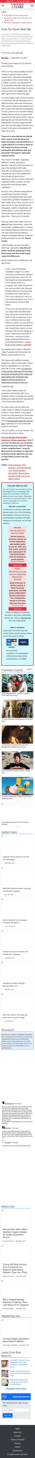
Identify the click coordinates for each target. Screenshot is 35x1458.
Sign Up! (7, 1415)
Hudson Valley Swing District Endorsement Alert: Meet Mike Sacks (20, 1373)
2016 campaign (14, 465)
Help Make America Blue (16, 1388)
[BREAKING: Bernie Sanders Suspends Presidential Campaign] (17, 876)
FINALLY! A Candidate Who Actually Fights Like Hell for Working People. (19, 1382)
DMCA (17, 1447)
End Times (25, 476)
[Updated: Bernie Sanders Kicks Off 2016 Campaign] (17, 844)
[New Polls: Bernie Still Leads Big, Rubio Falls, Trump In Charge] (17, 1003)
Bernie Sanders (19, 470)
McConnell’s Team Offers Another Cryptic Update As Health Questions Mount (15, 1233)
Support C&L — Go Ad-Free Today (17, 1)
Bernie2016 (13, 473)
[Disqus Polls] (17, 1075)
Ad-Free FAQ (26, 618)
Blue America (24, 473)
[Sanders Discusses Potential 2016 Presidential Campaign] (17, 939)
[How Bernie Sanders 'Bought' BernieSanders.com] (17, 971)
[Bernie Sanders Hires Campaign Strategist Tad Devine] (17, 908)
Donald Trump (14, 476)
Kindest (12, 647)
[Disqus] (17, 1123)
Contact (17, 1436)
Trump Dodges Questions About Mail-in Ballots (16, 1340)
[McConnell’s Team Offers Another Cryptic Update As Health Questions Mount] (16, 1218)
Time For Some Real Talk (16, 29)
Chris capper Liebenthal (10, 1345)
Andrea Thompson (8, 1276)
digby (6, 58)
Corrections (17, 1450)
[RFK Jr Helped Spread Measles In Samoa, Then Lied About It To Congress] (16, 1288)
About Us (17, 1432)
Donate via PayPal (23, 642)
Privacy (17, 1443)
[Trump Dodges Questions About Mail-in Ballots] (16, 1327)
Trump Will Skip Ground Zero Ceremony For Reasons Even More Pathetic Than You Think (15, 1268)
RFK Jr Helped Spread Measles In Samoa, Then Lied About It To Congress (16, 1302)
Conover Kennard (8, 1241)
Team (17, 1428)
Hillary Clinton (14, 478)
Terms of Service (7, 1046)
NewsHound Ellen (8, 1308)
